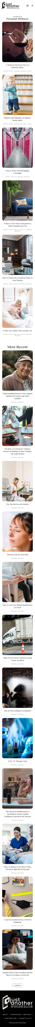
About (5, 1014)
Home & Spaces (8, 71)
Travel (29, 71)
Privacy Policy (25, 1018)
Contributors (11, 1018)
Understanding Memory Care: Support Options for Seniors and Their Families (17, 396)
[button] (27, 5)
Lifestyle (14, 176)
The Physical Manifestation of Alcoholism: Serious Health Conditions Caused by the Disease (17, 814)
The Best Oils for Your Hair (17, 555)
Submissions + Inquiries (21, 1014)
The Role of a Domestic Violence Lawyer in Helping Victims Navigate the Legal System (17, 451)
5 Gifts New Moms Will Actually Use (17, 331)
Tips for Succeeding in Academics (17, 711)
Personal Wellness (20, 71)
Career (7, 176)
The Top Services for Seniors (17, 504)
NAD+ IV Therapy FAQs (17, 761)
